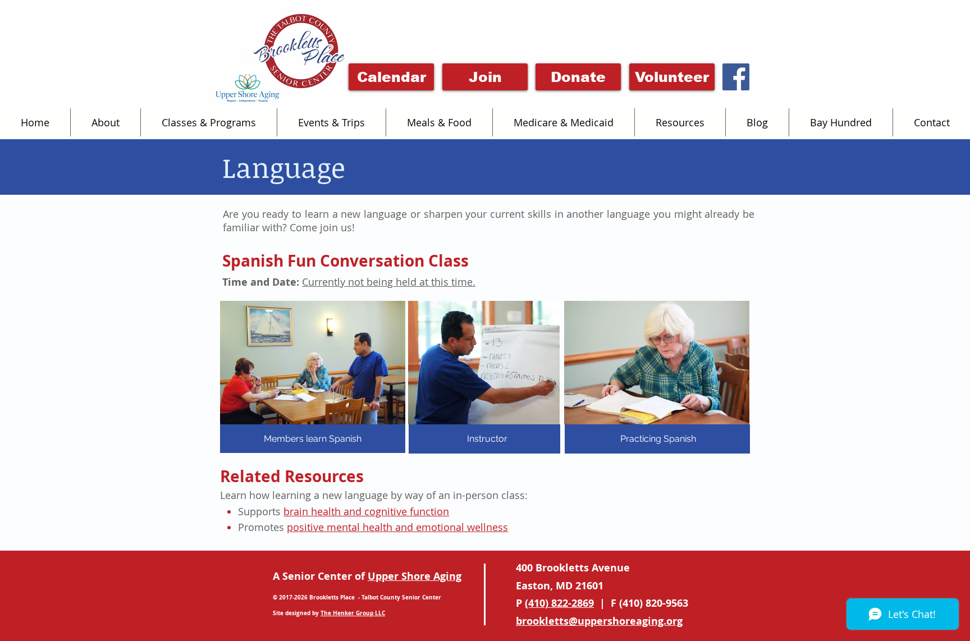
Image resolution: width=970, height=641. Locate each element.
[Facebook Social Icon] (735, 76)
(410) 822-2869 (559, 603)
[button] (105, 122)
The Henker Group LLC (353, 613)
